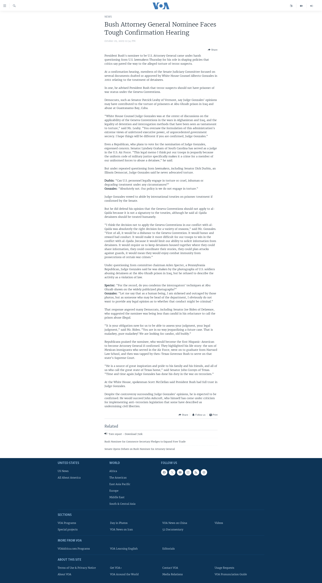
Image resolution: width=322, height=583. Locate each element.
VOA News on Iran (121, 529)
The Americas (118, 477)
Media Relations (172, 574)
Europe (113, 490)
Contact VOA (170, 567)
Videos (219, 523)
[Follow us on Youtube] (180, 472)
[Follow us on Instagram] (188, 472)
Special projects (68, 529)
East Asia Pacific (119, 484)
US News (63, 471)
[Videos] (301, 5)
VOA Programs (67, 523)
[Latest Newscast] (312, 5)
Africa (113, 471)
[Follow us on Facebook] (164, 472)
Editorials (168, 548)
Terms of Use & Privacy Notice (77, 567)
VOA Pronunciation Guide (231, 574)
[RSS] (196, 472)
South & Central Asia (122, 504)
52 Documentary (172, 529)
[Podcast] (204, 472)
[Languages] (291, 5)
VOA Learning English (124, 548)
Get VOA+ (116, 567)
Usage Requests (224, 567)
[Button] (213, 50)
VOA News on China (174, 523)
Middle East (116, 497)
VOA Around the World (124, 574)
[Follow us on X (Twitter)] (172, 472)
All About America (69, 477)
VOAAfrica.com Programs (74, 548)
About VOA (64, 574)
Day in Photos (119, 523)
